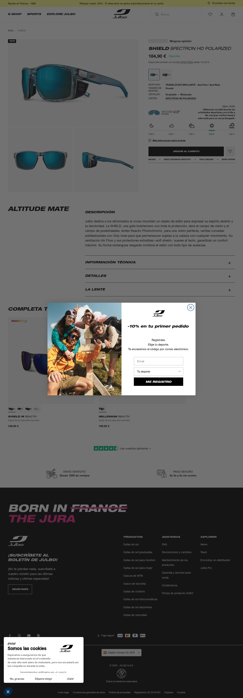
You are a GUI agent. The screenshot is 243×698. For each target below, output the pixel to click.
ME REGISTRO (158, 382)
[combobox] (157, 371)
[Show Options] (179, 371)
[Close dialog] (190, 307)
